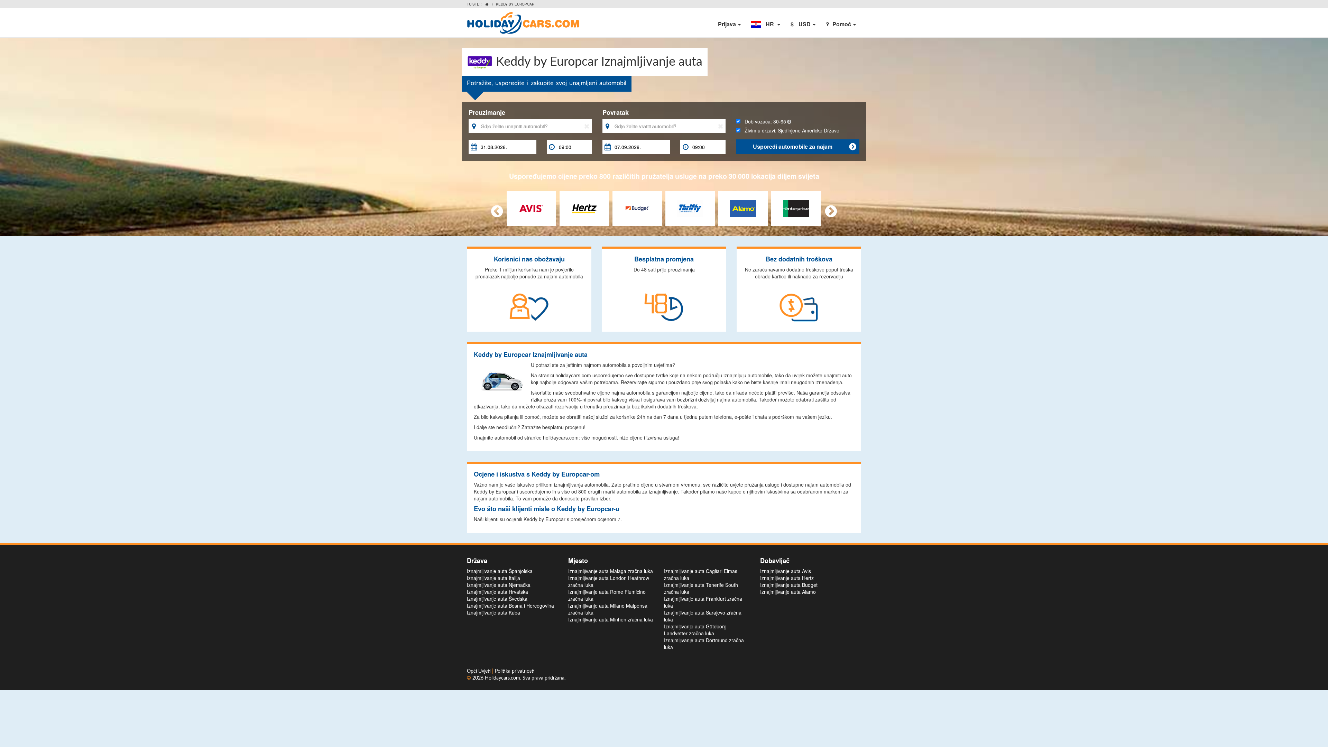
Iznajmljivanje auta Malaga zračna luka (610, 571)
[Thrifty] (690, 207)
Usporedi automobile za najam (804, 146)
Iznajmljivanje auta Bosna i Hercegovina (510, 605)
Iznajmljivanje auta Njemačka (499, 584)
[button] (765, 24)
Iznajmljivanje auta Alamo (788, 591)
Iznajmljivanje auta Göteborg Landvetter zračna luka (695, 630)
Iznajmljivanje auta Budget (789, 584)
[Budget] (637, 207)
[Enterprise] (796, 207)
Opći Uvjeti (479, 671)
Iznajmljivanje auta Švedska (497, 598)
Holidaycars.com (502, 678)
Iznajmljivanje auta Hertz (787, 577)
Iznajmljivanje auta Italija (493, 577)
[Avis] (531, 207)
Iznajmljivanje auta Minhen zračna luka (610, 619)
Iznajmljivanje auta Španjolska (500, 571)
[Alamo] (743, 207)
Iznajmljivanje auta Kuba (493, 612)
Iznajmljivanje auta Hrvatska (497, 591)
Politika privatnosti (515, 671)
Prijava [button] (727, 24)
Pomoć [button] (842, 24)
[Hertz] (584, 207)
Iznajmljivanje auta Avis (785, 571)
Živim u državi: (789, 130)
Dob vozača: (763, 121)
